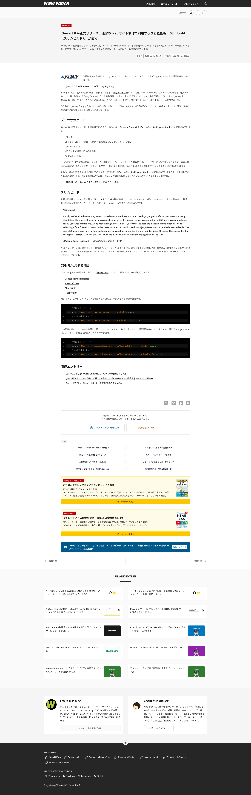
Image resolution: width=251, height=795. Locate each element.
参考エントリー (120, 92)
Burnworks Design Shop (100, 757)
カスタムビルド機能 (107, 199)
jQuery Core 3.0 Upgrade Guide (133, 172)
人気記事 (150, 3)
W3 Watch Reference (176, 757)
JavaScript (66, 25)
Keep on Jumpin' (151, 757)
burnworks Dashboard (59, 762)
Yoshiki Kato (55, 757)
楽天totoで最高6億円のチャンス (92, 454)
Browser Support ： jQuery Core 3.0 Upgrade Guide (145, 127)
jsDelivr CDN (71, 292)
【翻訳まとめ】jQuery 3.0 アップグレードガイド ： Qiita (92, 182)
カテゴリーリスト (169, 3)
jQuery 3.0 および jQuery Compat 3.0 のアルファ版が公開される (96, 373)
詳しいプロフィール (160, 728)
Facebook (70, 776)
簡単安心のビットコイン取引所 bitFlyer (92, 468)
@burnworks (54, 776)
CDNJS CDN (70, 288)
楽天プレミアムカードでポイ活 (158, 454)
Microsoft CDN (72, 283)
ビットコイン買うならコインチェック (158, 461)
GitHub (100, 776)
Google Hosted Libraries (77, 278)
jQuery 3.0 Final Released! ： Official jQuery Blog (89, 86)
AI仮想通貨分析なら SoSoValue (92, 461)
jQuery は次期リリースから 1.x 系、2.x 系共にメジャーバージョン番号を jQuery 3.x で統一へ (109, 378)
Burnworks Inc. (75, 757)
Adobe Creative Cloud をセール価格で (92, 447)
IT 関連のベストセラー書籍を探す (158, 447)
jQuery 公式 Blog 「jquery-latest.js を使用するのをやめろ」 (94, 383)
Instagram (86, 776)
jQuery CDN (102, 272)
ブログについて (191, 3)
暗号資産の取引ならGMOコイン (158, 468)
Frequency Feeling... (127, 757)
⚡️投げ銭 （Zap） (146, 427)
